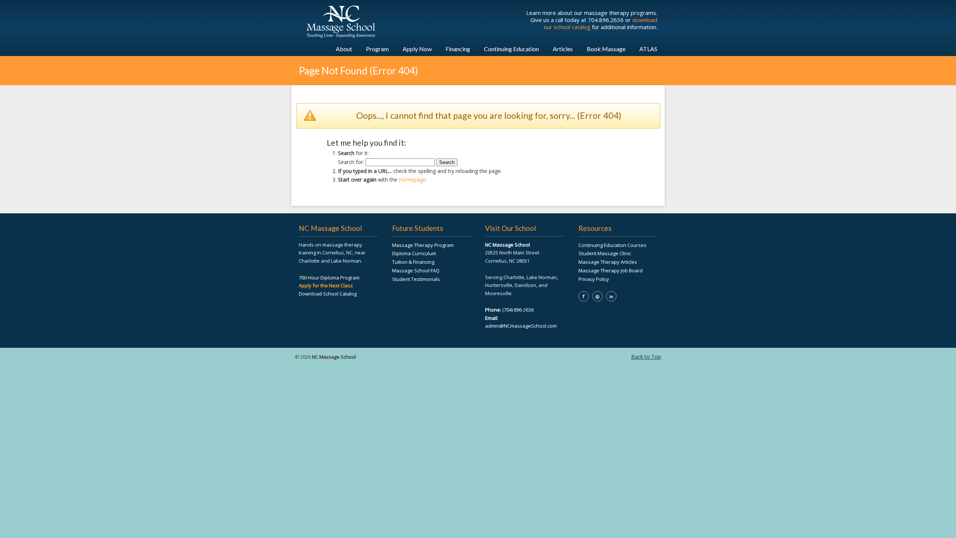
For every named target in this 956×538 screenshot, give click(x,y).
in (611, 296)
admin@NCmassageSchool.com (521, 325)
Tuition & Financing (413, 262)
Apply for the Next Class (326, 285)
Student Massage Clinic (604, 253)
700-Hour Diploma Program (329, 277)
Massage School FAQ (416, 270)
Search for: (351, 162)
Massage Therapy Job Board (610, 270)
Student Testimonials (416, 279)
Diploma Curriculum (414, 253)
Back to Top (646, 356)
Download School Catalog (328, 293)
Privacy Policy (593, 279)
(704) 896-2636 (518, 309)
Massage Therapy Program (423, 245)
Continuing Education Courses (612, 245)
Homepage (412, 179)
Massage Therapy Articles (607, 262)
